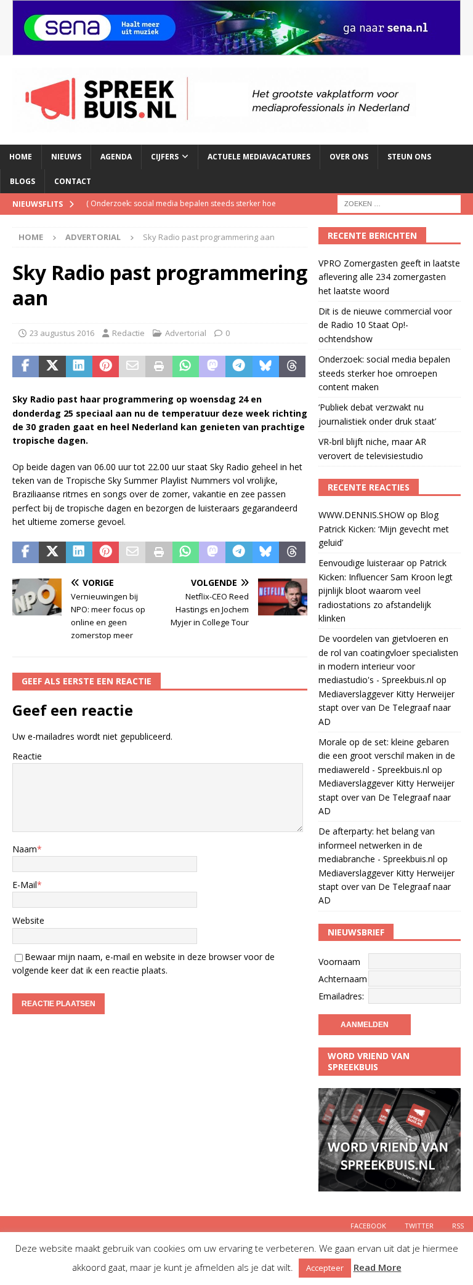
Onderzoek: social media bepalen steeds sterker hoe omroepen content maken (384, 373)
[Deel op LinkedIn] (79, 367)
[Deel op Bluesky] (266, 367)
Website (28, 920)
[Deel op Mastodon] (212, 367)
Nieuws (66, 156)
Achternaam (342, 979)
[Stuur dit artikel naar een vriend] (132, 367)
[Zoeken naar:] (399, 203)
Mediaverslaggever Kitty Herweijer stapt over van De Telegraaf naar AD (386, 707)
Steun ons (409, 156)
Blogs (22, 181)
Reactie (27, 756)
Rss (458, 1225)
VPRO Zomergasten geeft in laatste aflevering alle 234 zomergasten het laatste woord (389, 277)
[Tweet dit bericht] (52, 367)
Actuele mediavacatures (259, 156)
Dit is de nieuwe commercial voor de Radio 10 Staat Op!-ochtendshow (385, 325)
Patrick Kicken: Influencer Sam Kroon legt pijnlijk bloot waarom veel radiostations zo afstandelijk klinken (385, 590)
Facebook (368, 1225)
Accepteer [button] (325, 1267)
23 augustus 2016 (62, 332)
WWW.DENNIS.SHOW (361, 515)
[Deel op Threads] (292, 367)
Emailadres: (341, 996)
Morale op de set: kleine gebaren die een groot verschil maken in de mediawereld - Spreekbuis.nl (386, 755)
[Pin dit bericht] (105, 367)
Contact (72, 181)
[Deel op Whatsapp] (185, 367)
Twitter (419, 1225)
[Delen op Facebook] (25, 367)
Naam (24, 849)
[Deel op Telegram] (238, 367)
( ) (181, 214)
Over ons (348, 156)
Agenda (116, 156)
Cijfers (165, 156)
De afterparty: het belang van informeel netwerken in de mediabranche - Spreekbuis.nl (376, 845)
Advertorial (185, 332)
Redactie (128, 332)
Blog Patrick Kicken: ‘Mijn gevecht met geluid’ (383, 528)
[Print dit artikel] (158, 367)
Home (20, 156)
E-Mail (24, 885)
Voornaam (339, 961)
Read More (378, 1267)
